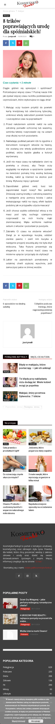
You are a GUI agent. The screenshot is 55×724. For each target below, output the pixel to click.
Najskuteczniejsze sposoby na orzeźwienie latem (40, 507)
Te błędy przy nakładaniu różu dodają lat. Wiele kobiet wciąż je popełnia (35, 382)
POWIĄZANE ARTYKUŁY (16, 357)
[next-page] (33, 407)
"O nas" (38, 561)
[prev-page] (13, 407)
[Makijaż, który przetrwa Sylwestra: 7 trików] (10, 396)
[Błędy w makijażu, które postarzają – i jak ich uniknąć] (10, 368)
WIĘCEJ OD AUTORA (40, 357)
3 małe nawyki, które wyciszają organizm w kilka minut (39, 477)
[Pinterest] (19, 43)
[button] (5, 4)
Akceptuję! (35, 721)
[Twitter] (13, 43)
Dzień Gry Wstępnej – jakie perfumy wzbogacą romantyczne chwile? (36, 602)
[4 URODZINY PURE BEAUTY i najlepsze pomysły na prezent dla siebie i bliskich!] (10, 619)
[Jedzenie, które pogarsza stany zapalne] (40, 437)
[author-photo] (28, 338)
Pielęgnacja (33, 500)
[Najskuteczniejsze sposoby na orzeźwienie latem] (40, 493)
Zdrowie (32, 444)
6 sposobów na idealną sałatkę (14, 305)
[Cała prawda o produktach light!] (14, 437)
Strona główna (9, 11)
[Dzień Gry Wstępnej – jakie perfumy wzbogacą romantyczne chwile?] (10, 603)
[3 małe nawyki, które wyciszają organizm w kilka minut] (40, 464)
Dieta (6, 444)
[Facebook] (6, 43)
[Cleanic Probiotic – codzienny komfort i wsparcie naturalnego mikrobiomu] (14, 493)
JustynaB (12, 36)
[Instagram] (27, 575)
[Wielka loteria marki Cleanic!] (10, 635)
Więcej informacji (18, 721)
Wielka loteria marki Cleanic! (33, 631)
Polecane (32, 470)
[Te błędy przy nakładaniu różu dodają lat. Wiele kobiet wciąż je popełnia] (10, 382)
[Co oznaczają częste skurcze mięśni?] (14, 464)
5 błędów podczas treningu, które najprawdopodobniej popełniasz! (42, 308)
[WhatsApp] (26, 43)
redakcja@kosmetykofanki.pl (38, 567)
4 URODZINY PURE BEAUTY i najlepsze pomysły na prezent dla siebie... (36, 618)
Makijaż (21, 11)
